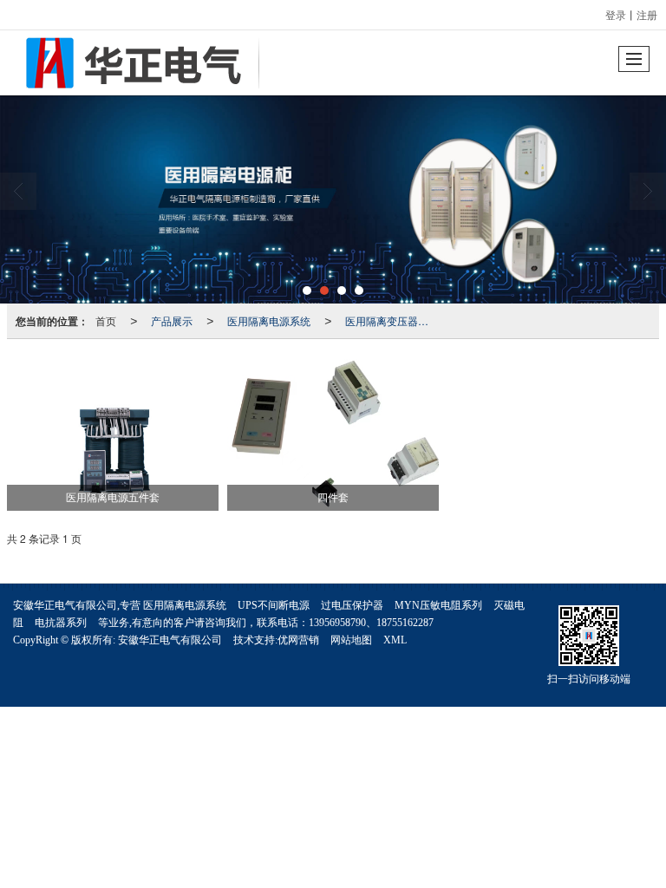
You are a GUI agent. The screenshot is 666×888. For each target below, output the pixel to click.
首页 (105, 320)
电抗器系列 (61, 623)
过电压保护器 (352, 605)
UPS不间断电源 (274, 605)
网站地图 (351, 640)
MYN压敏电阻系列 (438, 605)
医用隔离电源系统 (268, 320)
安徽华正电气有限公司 (170, 640)
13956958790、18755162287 (371, 623)
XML (395, 640)
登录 (615, 14)
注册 (647, 14)
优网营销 (298, 640)
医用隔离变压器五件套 (392, 320)
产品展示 (172, 320)
